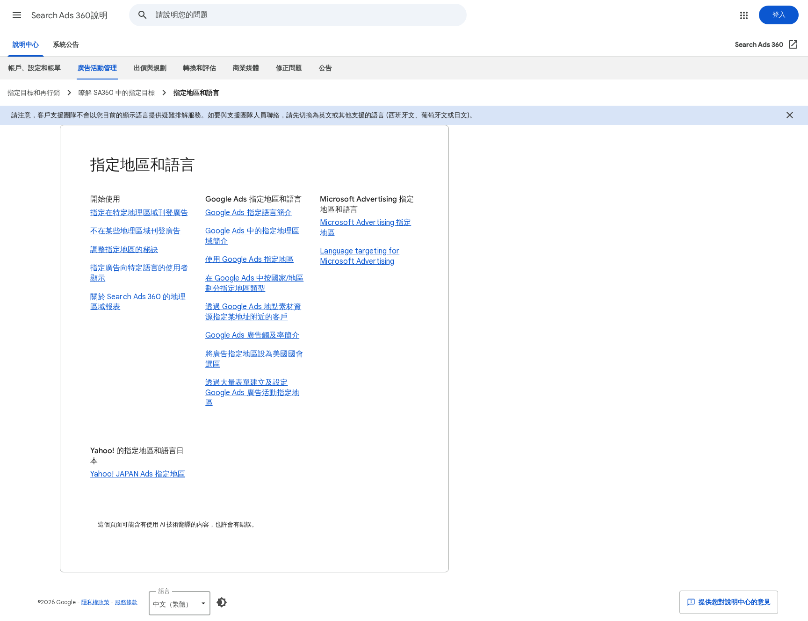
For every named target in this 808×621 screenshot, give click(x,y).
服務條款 (126, 602)
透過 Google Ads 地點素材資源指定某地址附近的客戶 (253, 312)
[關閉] (789, 116)
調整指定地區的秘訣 (124, 249)
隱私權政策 (95, 602)
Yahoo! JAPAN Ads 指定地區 (137, 474)
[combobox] (311, 15)
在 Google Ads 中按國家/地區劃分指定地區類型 (254, 283)
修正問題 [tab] (289, 68)
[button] (17, 15)
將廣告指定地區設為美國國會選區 (254, 359)
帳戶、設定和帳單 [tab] (34, 68)
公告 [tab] (325, 68)
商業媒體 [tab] (246, 68)
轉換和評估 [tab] (199, 68)
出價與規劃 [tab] (150, 68)
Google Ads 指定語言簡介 (248, 212)
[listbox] (179, 603)
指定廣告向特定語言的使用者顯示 (139, 273)
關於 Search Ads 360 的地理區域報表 (138, 302)
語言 (164, 590)
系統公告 (66, 45)
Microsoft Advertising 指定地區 (365, 228)
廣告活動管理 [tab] (97, 68)
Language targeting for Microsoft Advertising (359, 256)
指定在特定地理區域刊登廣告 (139, 212)
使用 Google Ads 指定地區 (249, 259)
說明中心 (26, 45)
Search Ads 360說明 (69, 15)
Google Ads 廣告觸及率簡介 (252, 335)
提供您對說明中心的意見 (734, 602)
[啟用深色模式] (221, 602)
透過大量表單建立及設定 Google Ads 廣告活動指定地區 (252, 392)
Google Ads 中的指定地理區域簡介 (252, 236)
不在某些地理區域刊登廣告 (135, 231)
